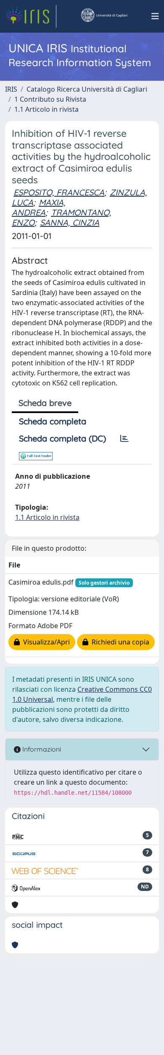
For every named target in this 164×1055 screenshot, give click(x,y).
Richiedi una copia (118, 642)
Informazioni (41, 749)
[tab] (124, 438)
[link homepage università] (104, 16)
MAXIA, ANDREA (38, 207)
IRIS (11, 89)
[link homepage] (30, 16)
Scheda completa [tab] (52, 421)
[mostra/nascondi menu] (155, 16)
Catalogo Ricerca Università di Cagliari (86, 89)
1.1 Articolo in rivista (46, 109)
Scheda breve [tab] (45, 403)
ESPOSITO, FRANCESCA (58, 192)
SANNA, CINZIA (69, 222)
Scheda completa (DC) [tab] (62, 438)
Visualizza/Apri (45, 642)
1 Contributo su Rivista (50, 99)
